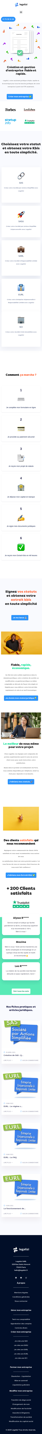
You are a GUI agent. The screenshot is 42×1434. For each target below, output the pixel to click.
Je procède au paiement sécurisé (21, 437)
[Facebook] (21, 1277)
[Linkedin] (16, 1277)
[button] (21, 12)
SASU (21, 221)
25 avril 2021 (10, 1052)
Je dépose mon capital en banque (21, 497)
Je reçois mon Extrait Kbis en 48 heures (21, 555)
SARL (21, 256)
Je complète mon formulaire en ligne (21, 407)
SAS (21, 183)
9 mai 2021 (9, 1103)
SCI (21, 327)
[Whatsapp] (26, 1277)
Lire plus (7, 1060)
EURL (21, 294)
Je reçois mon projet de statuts (21, 466)
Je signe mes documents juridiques (21, 526)
